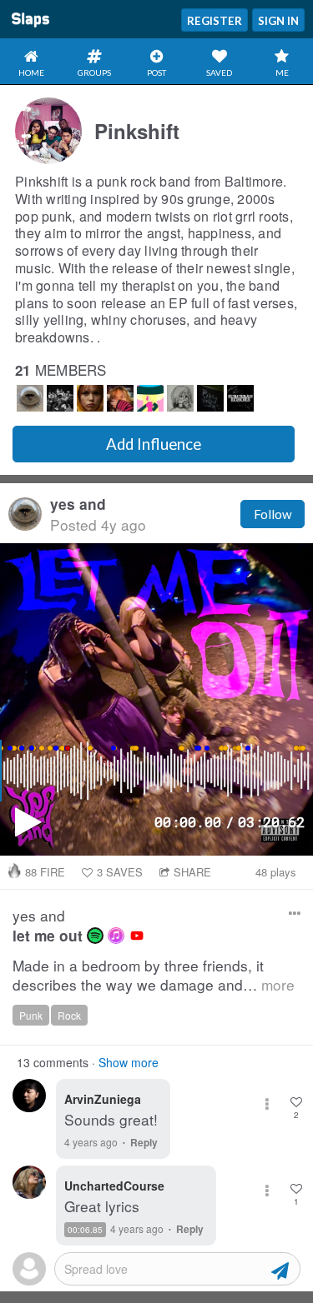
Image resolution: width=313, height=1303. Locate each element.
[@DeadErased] (90, 398)
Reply (144, 1142)
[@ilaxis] (180, 398)
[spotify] (95, 935)
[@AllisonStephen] (120, 398)
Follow (272, 514)
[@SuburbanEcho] (240, 398)
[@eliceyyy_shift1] (150, 398)
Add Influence (153, 444)
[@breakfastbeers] (60, 398)
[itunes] (116, 935)
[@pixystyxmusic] (210, 398)
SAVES (120, 872)
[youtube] (137, 935)
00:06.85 (85, 1230)
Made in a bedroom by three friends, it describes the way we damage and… (154, 975)
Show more (128, 1062)
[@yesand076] (30, 398)
